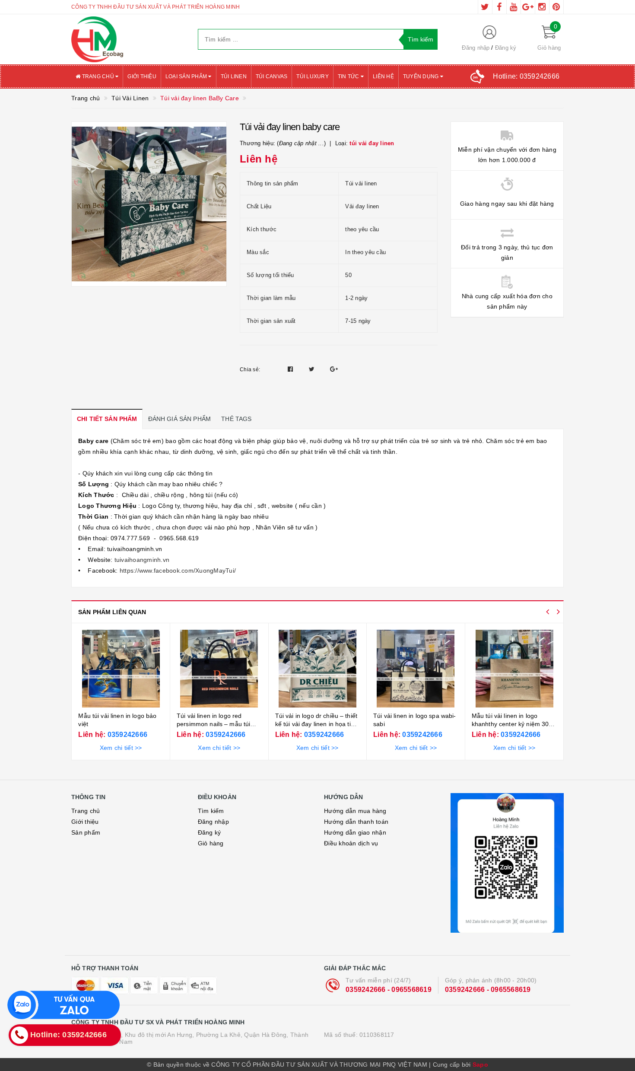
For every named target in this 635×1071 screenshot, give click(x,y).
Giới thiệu (141, 76)
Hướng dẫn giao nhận (355, 832)
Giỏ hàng (211, 843)
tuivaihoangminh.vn (140, 559)
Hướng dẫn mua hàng (355, 810)
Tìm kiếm (211, 810)
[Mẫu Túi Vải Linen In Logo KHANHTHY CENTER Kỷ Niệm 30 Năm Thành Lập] (415, 669)
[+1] (334, 369)
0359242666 (126, 734)
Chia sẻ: (250, 370)
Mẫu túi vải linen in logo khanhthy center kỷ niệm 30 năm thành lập (412, 724)
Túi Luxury (312, 76)
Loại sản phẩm (187, 76)
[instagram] (542, 7)
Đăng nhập (475, 48)
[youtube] (514, 7)
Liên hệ (383, 76)
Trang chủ (97, 76)
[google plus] (528, 7)
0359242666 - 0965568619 (389, 989)
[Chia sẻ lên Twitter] (312, 369)
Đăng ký (506, 48)
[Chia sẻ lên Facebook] (291, 369)
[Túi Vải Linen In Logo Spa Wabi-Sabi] (317, 669)
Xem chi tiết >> (120, 747)
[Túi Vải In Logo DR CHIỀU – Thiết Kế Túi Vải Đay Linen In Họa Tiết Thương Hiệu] (219, 669)
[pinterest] (556, 7)
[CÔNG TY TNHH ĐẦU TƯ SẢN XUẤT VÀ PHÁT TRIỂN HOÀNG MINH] (128, 39)
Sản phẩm (85, 832)
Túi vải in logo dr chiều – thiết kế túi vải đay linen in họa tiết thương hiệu (218, 724)
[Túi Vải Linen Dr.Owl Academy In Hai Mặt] (514, 669)
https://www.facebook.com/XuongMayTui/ (177, 570)
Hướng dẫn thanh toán (356, 821)
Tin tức (349, 76)
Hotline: (526, 76)
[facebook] (499, 7)
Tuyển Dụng (421, 76)
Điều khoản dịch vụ (351, 843)
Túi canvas (272, 76)
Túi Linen (234, 76)
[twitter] (485, 7)
